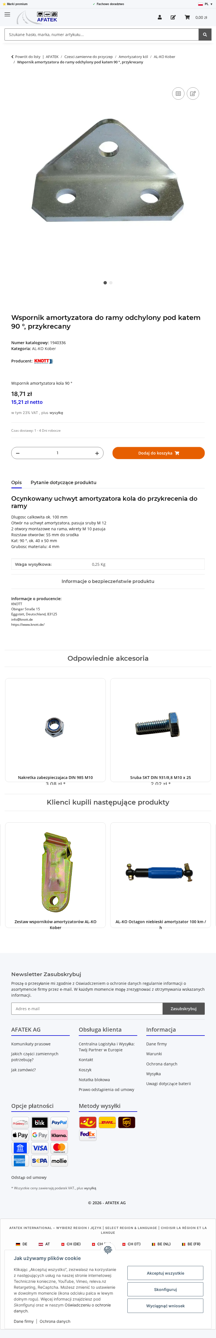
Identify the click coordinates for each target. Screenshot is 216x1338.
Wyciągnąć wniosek (165, 1305)
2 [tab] (110, 282)
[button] (159, 17)
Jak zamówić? (23, 1069)
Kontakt (86, 1059)
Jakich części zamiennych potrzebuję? (34, 1056)
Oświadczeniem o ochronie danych (108, 983)
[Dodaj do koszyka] (15, 80)
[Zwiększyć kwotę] (97, 453)
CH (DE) (74, 1244)
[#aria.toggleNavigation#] (7, 11)
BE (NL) (164, 1244)
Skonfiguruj (165, 1289)
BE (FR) (194, 1244)
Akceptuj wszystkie (165, 1273)
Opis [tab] (16, 482)
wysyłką (90, 1188)
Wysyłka (153, 1073)
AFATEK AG (115, 1202)
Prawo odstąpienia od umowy (106, 1089)
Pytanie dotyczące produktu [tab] (63, 482)
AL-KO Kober (44, 348)
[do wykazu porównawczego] (178, 93)
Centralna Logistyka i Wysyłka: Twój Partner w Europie (107, 1046)
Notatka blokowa (94, 1079)
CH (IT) (134, 1244)
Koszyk (85, 1069)
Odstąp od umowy (29, 1177)
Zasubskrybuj (184, 1008)
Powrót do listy (27, 56)
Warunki (154, 1053)
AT (47, 1244)
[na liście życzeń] (193, 93)
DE (24, 1244)
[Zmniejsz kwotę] (18, 453)
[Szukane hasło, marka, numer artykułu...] (205, 34)
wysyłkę (56, 413)
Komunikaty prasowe (31, 1044)
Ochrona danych (55, 1321)
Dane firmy (24, 1321)
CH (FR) (104, 1244)
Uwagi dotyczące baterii (168, 1083)
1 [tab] (105, 282)
